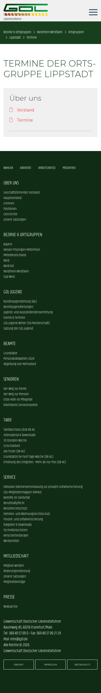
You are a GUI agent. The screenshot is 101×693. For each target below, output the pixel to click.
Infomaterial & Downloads (19, 435)
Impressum (50, 664)
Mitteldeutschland (15, 255)
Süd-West (9, 276)
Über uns (11, 183)
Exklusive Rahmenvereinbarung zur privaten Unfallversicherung (43, 487)
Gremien (9, 203)
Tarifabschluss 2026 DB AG (19, 429)
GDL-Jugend (13, 291)
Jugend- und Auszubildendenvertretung (28, 312)
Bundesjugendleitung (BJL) (20, 301)
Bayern (8, 244)
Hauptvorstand (13, 198)
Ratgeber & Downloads (18, 524)
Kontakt (19, 664)
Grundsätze (10, 353)
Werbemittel (11, 541)
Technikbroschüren (15, 530)
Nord (6, 260)
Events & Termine (14, 317)
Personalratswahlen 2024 (19, 358)
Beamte (10, 343)
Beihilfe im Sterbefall (17, 497)
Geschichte (10, 214)
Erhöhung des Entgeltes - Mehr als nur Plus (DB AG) (35, 462)
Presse (9, 597)
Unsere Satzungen (15, 219)
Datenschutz (82, 664)
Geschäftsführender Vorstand (22, 192)
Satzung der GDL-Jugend (18, 328)
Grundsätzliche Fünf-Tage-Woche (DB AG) (28, 456)
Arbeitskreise (47, 168)
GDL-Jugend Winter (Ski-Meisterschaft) (27, 323)
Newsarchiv (11, 606)
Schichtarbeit (12, 446)
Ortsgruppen (76, 32)
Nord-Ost (9, 266)
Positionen (10, 208)
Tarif (8, 420)
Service (10, 477)
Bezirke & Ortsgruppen (17, 32)
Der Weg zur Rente (15, 388)
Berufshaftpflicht (14, 503)
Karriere (25, 168)
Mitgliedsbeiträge (14, 582)
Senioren (11, 379)
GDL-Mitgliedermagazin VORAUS (23, 492)
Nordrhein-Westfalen (49, 32)
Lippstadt (15, 37)
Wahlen (8, 168)
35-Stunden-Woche (15, 440)
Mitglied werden (14, 565)
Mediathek (69, 168)
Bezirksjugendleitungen (18, 307)
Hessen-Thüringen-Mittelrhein (22, 249)
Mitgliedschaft (16, 556)
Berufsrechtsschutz (15, 508)
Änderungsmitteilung (17, 571)
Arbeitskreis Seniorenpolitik (21, 405)
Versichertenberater (16, 535)
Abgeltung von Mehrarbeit (20, 364)
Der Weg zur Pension (16, 394)
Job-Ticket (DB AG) (14, 451)
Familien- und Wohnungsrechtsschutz (27, 514)
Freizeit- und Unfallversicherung (23, 519)
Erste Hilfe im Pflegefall (18, 399)
